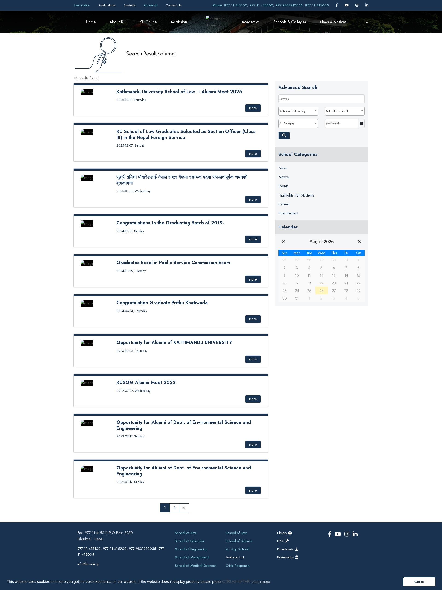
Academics (250, 22)
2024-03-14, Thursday (131, 311)
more (253, 108)
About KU (118, 22)
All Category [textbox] (286, 123)
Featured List (235, 557)
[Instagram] (357, 5)
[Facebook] (337, 5)
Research (151, 5)
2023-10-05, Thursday (131, 350)
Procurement (288, 213)
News (283, 168)
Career (283, 204)
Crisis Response (237, 565)
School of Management (192, 557)
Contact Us (173, 5)
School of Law (236, 532)
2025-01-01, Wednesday (133, 191)
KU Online (148, 22)
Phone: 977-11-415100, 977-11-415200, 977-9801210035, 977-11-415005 (271, 5)
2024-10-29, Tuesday (131, 271)
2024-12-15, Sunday (130, 231)
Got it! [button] (419, 582)
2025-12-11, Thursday (131, 100)
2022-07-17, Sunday (130, 436)
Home (91, 22)
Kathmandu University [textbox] (292, 111)
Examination (83, 5)
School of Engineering (191, 549)
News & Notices (333, 22)
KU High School (237, 549)
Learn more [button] (260, 582)
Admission (179, 22)
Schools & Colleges (289, 22)
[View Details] (87, 92)
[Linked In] (366, 5)
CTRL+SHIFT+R (236, 582)
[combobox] (298, 111)
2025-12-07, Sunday (130, 145)
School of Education (190, 541)
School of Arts (185, 532)
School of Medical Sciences (195, 565)
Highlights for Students (296, 195)
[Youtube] (347, 5)
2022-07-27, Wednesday (133, 390)
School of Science (239, 541)
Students (130, 5)
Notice (283, 177)
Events (283, 186)
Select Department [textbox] (337, 111)
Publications (108, 5)
